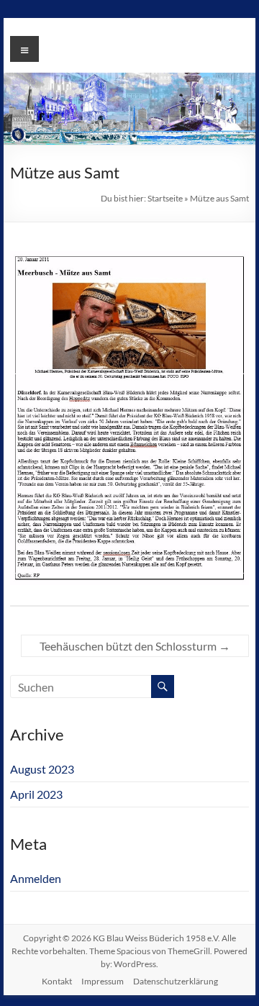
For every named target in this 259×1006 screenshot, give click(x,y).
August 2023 (42, 769)
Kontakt (57, 981)
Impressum (102, 981)
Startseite (165, 198)
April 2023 (36, 794)
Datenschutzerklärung (175, 981)
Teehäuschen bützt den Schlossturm (135, 646)
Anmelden (35, 878)
